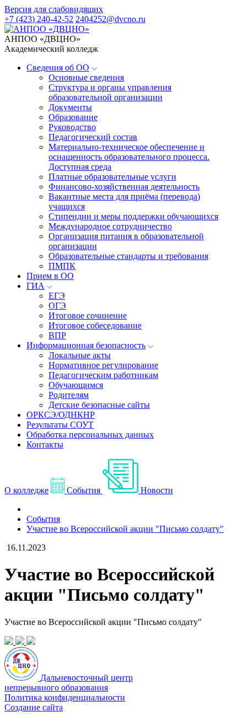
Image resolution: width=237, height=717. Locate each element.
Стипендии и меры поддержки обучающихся (133, 216)
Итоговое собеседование (95, 325)
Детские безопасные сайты (99, 404)
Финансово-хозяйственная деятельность (124, 186)
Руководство (72, 127)
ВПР (57, 335)
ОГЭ (57, 305)
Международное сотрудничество (110, 226)
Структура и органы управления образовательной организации (110, 92)
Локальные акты (80, 355)
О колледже (26, 490)
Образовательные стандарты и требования (128, 256)
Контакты (44, 444)
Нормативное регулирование (103, 365)
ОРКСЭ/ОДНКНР (60, 414)
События (83, 490)
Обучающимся (76, 385)
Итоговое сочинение (88, 315)
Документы (70, 107)
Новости (155, 490)
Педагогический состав (93, 137)
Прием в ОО (50, 276)
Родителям (69, 395)
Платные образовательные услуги (112, 176)
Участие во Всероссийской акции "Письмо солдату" (125, 528)
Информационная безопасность (86, 345)
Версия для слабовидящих (53, 9)
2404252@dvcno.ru (111, 19)
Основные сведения (86, 77)
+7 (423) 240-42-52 (38, 19)
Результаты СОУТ (60, 424)
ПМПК (62, 266)
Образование (73, 117)
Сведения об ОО (57, 67)
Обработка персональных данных (90, 434)
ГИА (35, 285)
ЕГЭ (57, 295)
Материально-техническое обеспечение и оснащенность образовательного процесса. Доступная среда (129, 156)
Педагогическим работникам (103, 375)
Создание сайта (33, 707)
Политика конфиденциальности (64, 697)
